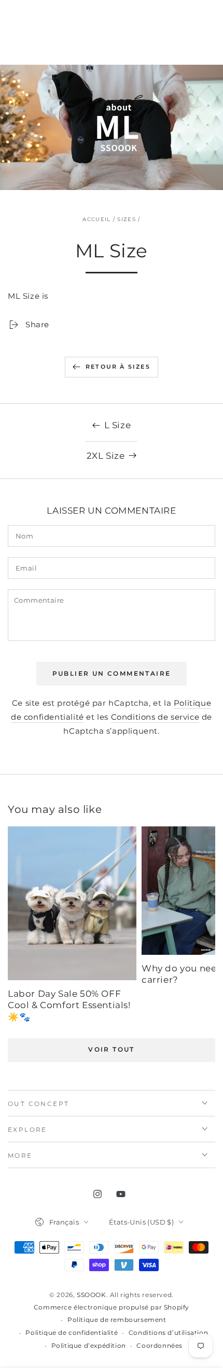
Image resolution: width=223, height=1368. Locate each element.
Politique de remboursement (116, 1319)
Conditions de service (155, 717)
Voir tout (111, 1049)
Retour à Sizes (118, 366)
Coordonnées (159, 1345)
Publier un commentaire (111, 673)
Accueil (96, 219)
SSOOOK (91, 1295)
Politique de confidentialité (71, 1332)
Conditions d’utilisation (168, 1332)
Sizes (126, 219)
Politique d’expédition (88, 1345)
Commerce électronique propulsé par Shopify (111, 1307)
